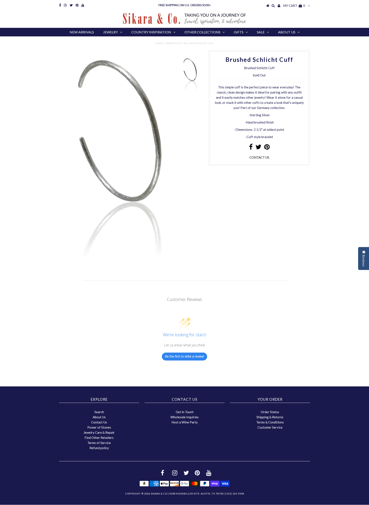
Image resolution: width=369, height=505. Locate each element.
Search (99, 412)
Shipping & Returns (269, 417)
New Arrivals (82, 32)
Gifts (238, 32)
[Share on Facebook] (251, 148)
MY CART (294, 5)
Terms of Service (99, 443)
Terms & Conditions (270, 422)
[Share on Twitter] (258, 148)
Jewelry (110, 32)
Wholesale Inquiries (184, 417)
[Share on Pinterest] (267, 148)
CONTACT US (259, 157)
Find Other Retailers (99, 437)
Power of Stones (99, 427)
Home (160, 43)
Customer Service (270, 427)
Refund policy (99, 448)
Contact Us (99, 422)
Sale (261, 32)
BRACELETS (174, 43)
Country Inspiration (151, 32)
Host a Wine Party (184, 422)
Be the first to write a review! (184, 356)
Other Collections (202, 32)
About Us (286, 32)
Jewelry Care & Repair (99, 432)
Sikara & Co (159, 493)
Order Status (270, 412)
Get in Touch (184, 412)
